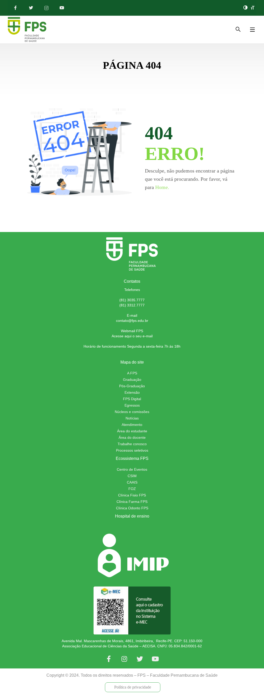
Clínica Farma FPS (132, 502)
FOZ (132, 489)
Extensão (132, 392)
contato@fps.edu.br (132, 321)
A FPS (132, 373)
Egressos (132, 405)
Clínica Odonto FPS (132, 508)
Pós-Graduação (132, 386)
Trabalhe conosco (132, 444)
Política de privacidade (132, 687)
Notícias (132, 418)
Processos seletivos (132, 450)
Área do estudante (132, 431)
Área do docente (132, 437)
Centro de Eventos (132, 469)
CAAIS (132, 482)
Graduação (132, 379)
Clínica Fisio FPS (132, 495)
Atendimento (132, 425)
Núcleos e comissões (132, 412)
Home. (162, 187)
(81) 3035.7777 (132, 300)
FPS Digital (132, 399)
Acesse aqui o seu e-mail (132, 336)
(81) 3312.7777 (132, 305)
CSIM (132, 476)
